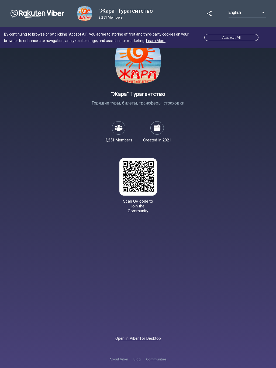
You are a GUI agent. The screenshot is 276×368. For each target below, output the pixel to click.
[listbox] (247, 12)
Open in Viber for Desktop (138, 338)
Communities (156, 359)
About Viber (118, 359)
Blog (137, 359)
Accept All (231, 37)
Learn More (155, 41)
